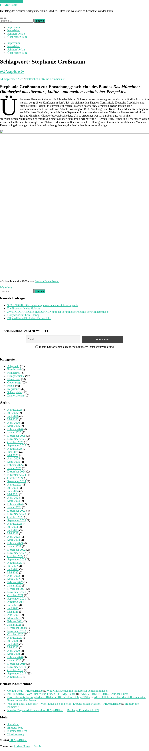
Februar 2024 (15, 504)
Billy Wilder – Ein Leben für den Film (29, 318)
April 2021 (13, 614)
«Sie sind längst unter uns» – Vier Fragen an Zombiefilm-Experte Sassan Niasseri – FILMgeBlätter (64, 703)
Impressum (13, 27)
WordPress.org (15, 734)
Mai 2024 (12, 494)
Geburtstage (14, 382)
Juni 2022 (13, 569)
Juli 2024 (12, 487)
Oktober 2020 (15, 634)
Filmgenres (13, 372)
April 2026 (13, 422)
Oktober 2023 (15, 517)
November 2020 (16, 631)
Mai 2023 (12, 533)
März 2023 (13, 539)
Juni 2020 (13, 644)
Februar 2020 (15, 657)
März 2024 (13, 500)
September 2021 (16, 598)
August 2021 (14, 601)
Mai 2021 (12, 611)
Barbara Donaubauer (47, 281)
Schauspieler (14, 392)
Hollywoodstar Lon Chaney (23, 315)
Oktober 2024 (15, 478)
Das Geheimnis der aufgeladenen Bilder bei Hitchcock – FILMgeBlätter (48, 697)
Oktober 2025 (15, 442)
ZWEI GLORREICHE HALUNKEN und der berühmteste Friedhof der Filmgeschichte (57, 311)
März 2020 (13, 653)
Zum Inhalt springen (11, 1)
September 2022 (16, 559)
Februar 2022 (15, 582)
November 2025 (16, 438)
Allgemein (13, 366)
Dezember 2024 (16, 471)
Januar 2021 (14, 624)
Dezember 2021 (16, 588)
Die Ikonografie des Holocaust (24, 308)
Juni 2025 (13, 451)
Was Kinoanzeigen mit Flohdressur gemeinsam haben (77, 690)
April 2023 (13, 536)
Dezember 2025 (16, 435)
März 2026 (13, 425)
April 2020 (13, 650)
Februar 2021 (15, 621)
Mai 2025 (12, 455)
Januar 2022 (14, 585)
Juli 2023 (12, 526)
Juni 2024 (13, 491)
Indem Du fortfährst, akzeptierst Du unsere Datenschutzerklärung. (76, 346)
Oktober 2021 (15, 595)
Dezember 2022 (16, 549)
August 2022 (14, 562)
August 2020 (14, 637)
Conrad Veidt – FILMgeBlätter (25, 690)
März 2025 (13, 461)
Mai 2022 (12, 572)
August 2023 (14, 523)
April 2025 (13, 458)
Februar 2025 (15, 465)
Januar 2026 (14, 432)
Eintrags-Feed (15, 727)
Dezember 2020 (16, 627)
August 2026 (14, 409)
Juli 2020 (12, 640)
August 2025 (14, 448)
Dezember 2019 (16, 663)
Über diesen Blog (17, 36)
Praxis (10, 385)
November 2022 (16, 552)
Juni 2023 (13, 530)
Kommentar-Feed (17, 730)
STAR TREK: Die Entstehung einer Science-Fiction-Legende (42, 305)
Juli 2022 (12, 566)
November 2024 (16, 474)
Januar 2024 (14, 507)
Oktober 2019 (15, 670)
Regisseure (13, 389)
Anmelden (13, 724)
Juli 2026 (12, 412)
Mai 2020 (12, 647)
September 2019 (16, 673)
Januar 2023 (14, 546)
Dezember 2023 (16, 510)
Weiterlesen (6, 287)
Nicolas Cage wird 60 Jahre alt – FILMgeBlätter (35, 710)
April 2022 (13, 575)
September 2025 (16, 445)
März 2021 (13, 618)
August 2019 (14, 676)
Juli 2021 (12, 605)
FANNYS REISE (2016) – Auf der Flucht (103, 693)
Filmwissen (13, 379)
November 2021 (16, 592)
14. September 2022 (11, 79)
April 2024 (13, 497)
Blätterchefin (32, 79)
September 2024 (16, 481)
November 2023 (16, 513)
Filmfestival (14, 369)
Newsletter (13, 30)
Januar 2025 (14, 468)
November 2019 (16, 666)
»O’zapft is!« (12, 71)
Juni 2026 (13, 416)
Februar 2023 (15, 543)
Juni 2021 (13, 608)
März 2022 (13, 579)
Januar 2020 (14, 660)
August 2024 (14, 484)
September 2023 (16, 520)
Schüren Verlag (16, 33)
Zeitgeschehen (15, 395)
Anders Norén (22, 746)
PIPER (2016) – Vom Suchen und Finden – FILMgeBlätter (41, 693)
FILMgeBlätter (8, 4)
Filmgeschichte (16, 375)
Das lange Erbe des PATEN (83, 710)
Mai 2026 (12, 419)
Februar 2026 (15, 429)
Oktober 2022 (15, 556)
